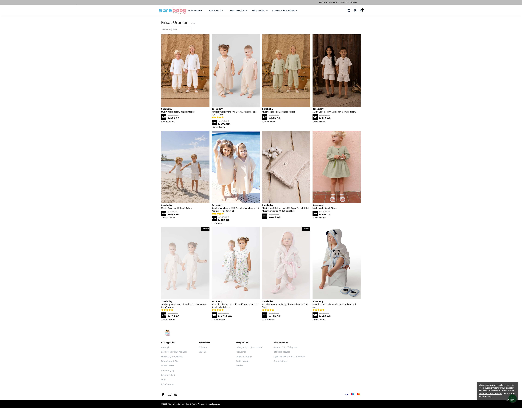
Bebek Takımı (167, 365)
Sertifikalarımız (243, 361)
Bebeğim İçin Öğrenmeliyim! (249, 347)
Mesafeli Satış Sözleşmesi (285, 347)
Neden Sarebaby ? (244, 356)
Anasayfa (165, 347)
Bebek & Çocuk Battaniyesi (174, 352)
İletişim (239, 365)
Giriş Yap (203, 347)
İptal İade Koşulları (282, 352)
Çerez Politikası (281, 361)
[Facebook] (162, 394)
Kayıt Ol (202, 352)
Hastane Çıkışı (237, 10)
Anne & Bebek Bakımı (283, 10)
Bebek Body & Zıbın (170, 361)
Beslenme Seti (168, 375)
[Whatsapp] (176, 394)
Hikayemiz (241, 352)
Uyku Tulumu (195, 10)
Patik (163, 379)
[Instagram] (169, 394)
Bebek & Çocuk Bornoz (172, 356)
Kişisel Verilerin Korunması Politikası (290, 356)
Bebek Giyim (258, 10)
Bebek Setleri (216, 10)
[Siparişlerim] (355, 10)
